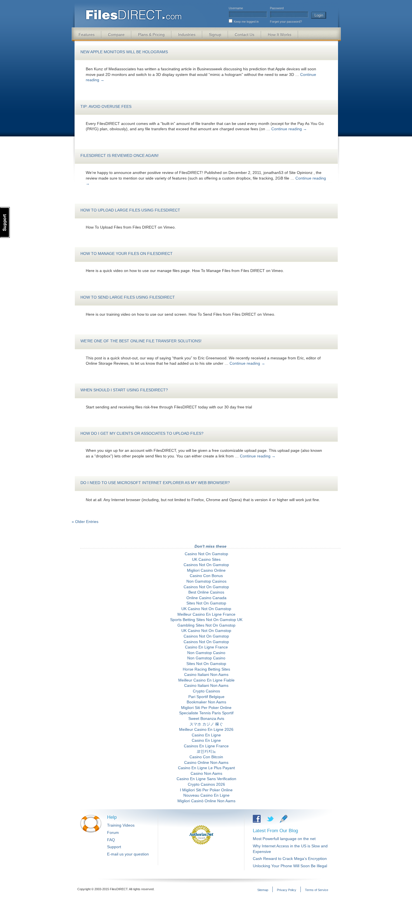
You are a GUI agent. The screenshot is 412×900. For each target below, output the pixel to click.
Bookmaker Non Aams (206, 702)
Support (114, 847)
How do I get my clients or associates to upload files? (141, 433)
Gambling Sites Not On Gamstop (206, 625)
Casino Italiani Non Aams (206, 674)
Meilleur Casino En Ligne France (206, 614)
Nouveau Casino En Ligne (206, 795)
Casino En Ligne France (206, 647)
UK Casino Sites (206, 559)
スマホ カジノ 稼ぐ (206, 724)
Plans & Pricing (151, 34)
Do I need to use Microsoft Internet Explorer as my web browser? (155, 482)
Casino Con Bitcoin (206, 757)
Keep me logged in (246, 21)
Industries (186, 34)
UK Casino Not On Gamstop (206, 608)
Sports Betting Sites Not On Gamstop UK (206, 619)
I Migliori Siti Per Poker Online (206, 790)
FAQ (111, 840)
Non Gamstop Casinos (206, 581)
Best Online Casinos (206, 592)
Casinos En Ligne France (206, 746)
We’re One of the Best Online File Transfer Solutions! (141, 341)
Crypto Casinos (206, 691)
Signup (215, 34)
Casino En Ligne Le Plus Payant (206, 768)
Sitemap (262, 890)
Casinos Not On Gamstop (206, 564)
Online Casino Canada (206, 598)
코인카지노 (206, 751)
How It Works (279, 34)
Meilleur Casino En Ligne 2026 (206, 729)
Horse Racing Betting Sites (206, 669)
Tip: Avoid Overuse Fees (105, 106)
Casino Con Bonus (206, 575)
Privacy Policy (286, 890)
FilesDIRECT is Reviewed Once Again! (119, 155)
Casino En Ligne (206, 735)
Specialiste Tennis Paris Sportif (206, 713)
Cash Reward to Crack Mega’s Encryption (290, 858)
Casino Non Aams (206, 773)
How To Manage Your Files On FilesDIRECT (126, 253)
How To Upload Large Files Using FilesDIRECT (130, 210)
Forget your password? (286, 21)
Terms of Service (316, 890)
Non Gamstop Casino (206, 652)
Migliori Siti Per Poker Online (206, 707)
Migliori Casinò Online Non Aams (206, 801)
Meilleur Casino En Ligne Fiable (206, 680)
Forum (113, 832)
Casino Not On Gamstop (206, 554)
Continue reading (289, 129)
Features (86, 34)
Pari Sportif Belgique (206, 696)
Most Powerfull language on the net (284, 838)
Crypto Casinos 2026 (206, 784)
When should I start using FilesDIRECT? (124, 390)
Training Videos (121, 825)
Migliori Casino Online (206, 570)
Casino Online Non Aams (206, 762)
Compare (116, 34)
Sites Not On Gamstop (206, 603)
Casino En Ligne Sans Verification (206, 778)
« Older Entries (85, 521)
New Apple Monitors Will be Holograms (124, 52)
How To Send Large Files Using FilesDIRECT (127, 297)
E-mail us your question (128, 854)
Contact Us (244, 34)
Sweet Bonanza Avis (206, 718)
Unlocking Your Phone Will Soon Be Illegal (290, 866)
